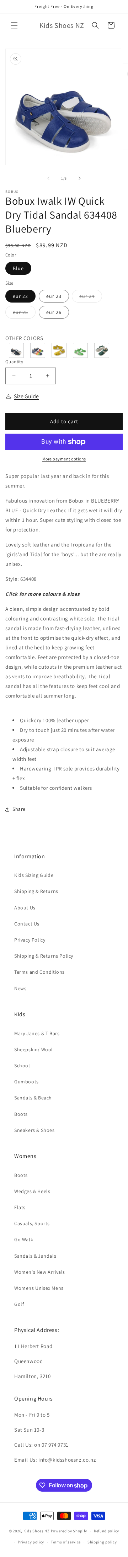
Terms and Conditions (39, 972)
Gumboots (26, 1081)
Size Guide (26, 396)
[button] (14, 25)
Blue (18, 268)
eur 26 (54, 312)
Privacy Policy (29, 940)
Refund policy (106, 1530)
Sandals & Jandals (35, 1256)
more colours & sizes (54, 593)
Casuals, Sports (32, 1223)
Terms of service (66, 1541)
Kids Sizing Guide (33, 875)
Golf (19, 1304)
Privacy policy (31, 1541)
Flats (20, 1207)
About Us (25, 907)
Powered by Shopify (69, 1530)
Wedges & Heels (32, 1191)
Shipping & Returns (36, 891)
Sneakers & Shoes (34, 1130)
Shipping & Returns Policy (43, 956)
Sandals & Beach (33, 1097)
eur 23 (54, 296)
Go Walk (23, 1239)
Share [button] (19, 809)
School (22, 1065)
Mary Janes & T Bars (36, 1033)
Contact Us (26, 923)
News (20, 988)
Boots (21, 1114)
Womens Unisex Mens (39, 1288)
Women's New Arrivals (39, 1272)
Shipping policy (102, 1541)
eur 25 (24, 314)
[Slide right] (79, 178)
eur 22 (20, 296)
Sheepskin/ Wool (33, 1049)
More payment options (64, 458)
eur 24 (90, 298)
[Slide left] (48, 178)
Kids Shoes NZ (36, 1530)
